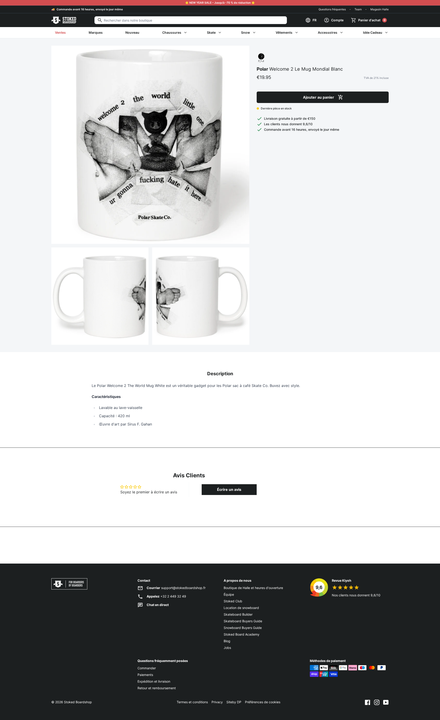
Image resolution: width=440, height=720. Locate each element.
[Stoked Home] (63, 20)
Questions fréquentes (332, 9)
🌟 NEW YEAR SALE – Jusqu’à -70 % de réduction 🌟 (220, 2)
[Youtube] (386, 702)
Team (358, 9)
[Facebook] (367, 702)
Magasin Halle (379, 9)
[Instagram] (377, 702)
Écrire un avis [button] (229, 489)
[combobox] (190, 20)
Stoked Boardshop (78, 702)
